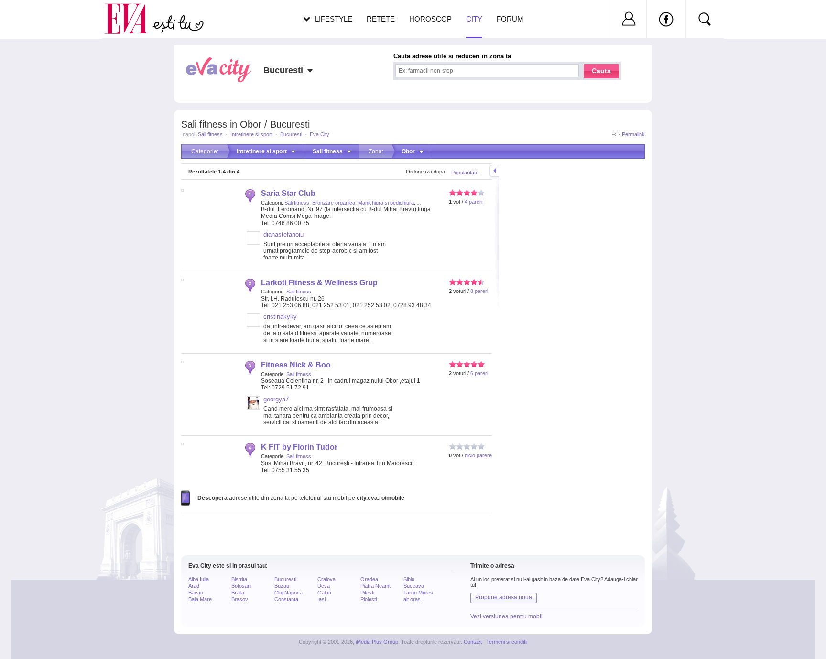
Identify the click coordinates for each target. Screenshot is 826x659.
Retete (381, 19)
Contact (473, 642)
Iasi (321, 599)
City (474, 19)
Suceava (413, 586)
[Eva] (132, 11)
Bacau (195, 592)
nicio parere (478, 455)
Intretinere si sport (251, 134)
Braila (237, 592)
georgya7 (276, 399)
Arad (193, 586)
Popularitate (464, 172)
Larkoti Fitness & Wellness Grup (319, 283)
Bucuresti (291, 134)
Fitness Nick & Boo (296, 365)
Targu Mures (418, 592)
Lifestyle (333, 19)
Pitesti (367, 592)
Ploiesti (368, 599)
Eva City (319, 134)
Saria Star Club (288, 193)
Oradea (369, 579)
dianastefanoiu (283, 234)
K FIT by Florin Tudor (299, 447)
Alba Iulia (198, 579)
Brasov (239, 599)
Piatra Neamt (375, 586)
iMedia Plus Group (377, 642)
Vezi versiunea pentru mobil (506, 616)
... (419, 202)
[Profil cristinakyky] (253, 325)
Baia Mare (200, 599)
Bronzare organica (333, 202)
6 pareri (479, 373)
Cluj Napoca (288, 592)
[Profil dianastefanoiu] (253, 242)
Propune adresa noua (503, 597)
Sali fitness (210, 134)
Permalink (633, 134)
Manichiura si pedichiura (386, 202)
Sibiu (408, 579)
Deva (323, 586)
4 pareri (473, 202)
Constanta (286, 599)
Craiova (326, 579)
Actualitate (34, 17)
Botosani (241, 586)
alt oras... (414, 599)
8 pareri (479, 291)
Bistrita (239, 579)
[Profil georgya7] (253, 407)
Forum (510, 19)
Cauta (601, 71)
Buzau (281, 586)
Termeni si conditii (506, 642)
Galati (324, 592)
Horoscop (430, 19)
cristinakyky (280, 316)
